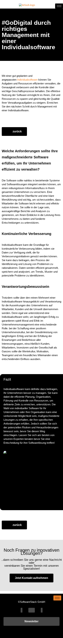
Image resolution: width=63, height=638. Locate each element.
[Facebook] (21, 610)
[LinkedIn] (31, 610)
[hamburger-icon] (59, 6)
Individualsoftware (27, 79)
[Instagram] (42, 610)
